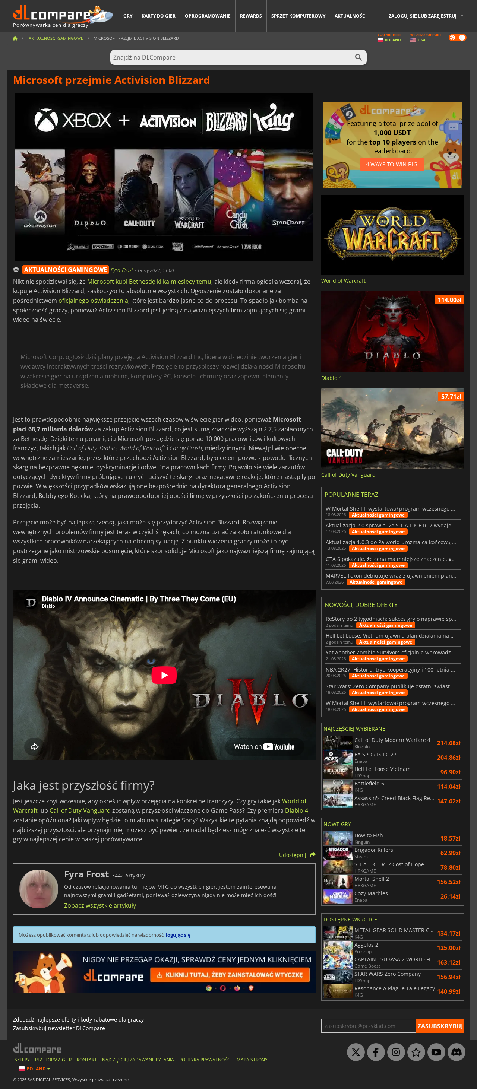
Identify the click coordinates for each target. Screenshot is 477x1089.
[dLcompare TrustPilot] (414, 1052)
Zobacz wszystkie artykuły (100, 905)
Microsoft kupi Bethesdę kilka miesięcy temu (149, 281)
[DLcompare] (37, 1048)
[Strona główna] (15, 38)
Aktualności (351, 16)
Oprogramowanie (208, 16)
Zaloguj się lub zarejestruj (423, 16)
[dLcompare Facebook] (374, 1052)
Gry (127, 16)
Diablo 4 (296, 810)
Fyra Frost (123, 269)
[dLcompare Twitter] (354, 1052)
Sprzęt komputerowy (298, 16)
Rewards (251, 16)
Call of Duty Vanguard (80, 810)
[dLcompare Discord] (454, 1052)
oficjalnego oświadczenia (93, 300)
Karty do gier (159, 16)
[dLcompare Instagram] (394, 1052)
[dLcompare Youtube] (434, 1052)
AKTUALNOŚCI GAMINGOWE (65, 270)
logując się (178, 934)
